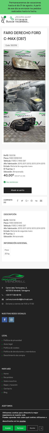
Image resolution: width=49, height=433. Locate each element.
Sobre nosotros (10, 381)
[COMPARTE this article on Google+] (26, 201)
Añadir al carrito (17, 190)
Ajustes (32, 428)
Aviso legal (8, 344)
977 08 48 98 (21, 20)
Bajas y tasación (11, 385)
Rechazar (20, 428)
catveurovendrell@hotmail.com (19, 299)
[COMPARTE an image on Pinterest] (31, 201)
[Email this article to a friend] (40, 201)
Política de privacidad (13, 340)
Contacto (8, 389)
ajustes (23, 421)
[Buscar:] (21, 22)
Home (6, 374)
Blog (5, 392)
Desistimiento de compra (14, 355)
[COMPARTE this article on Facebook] (17, 201)
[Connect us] (4, 319)
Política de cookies (11, 348)
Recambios (8, 377)
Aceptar (8, 428)
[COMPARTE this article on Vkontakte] (36, 201)
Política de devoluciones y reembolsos (20, 352)
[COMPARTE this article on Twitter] (22, 201)
